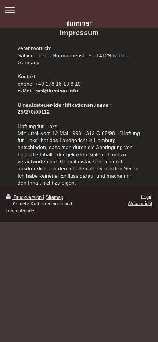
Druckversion (27, 197)
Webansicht (140, 203)
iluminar (79, 23)
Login (146, 197)
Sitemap (54, 197)
